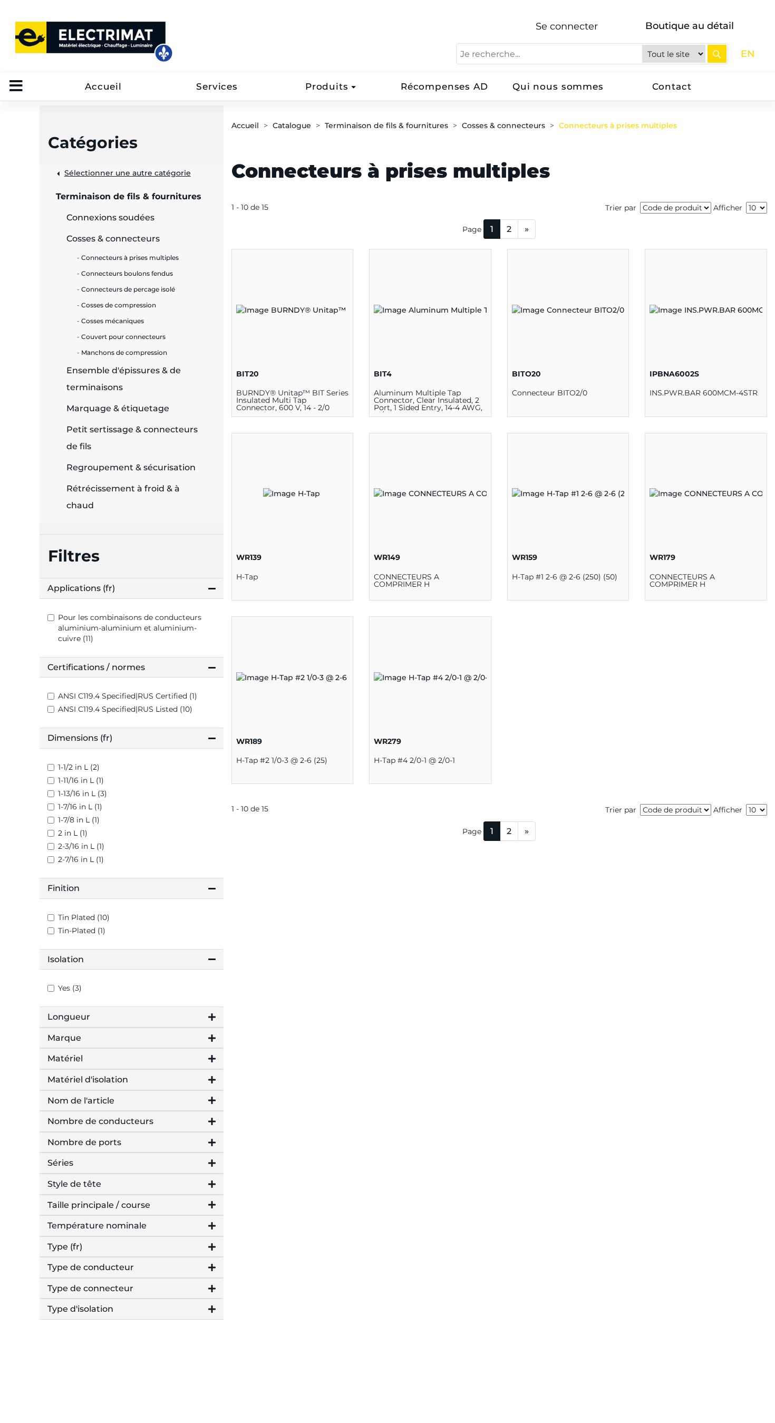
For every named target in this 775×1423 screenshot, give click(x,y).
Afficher (727, 207)
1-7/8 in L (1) (79, 820)
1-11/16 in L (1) (81, 780)
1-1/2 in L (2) (79, 767)
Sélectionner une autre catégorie (127, 173)
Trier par (620, 207)
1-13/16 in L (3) (82, 793)
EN (748, 54)
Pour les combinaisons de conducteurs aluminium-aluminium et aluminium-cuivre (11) (129, 628)
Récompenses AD (444, 86)
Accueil (103, 86)
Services (217, 86)
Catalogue (292, 125)
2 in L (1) (73, 833)
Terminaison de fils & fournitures (386, 125)
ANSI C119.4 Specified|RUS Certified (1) (127, 696)
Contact (672, 86)
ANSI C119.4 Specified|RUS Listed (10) (125, 709)
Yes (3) (70, 988)
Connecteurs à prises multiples (618, 125)
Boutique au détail (689, 26)
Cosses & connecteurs (503, 125)
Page (471, 229)
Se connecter (567, 26)
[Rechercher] (717, 54)
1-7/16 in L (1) (80, 806)
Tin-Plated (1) (81, 930)
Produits (326, 86)
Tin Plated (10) (84, 917)
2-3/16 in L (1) (81, 846)
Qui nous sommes (558, 86)
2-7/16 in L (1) (81, 859)
